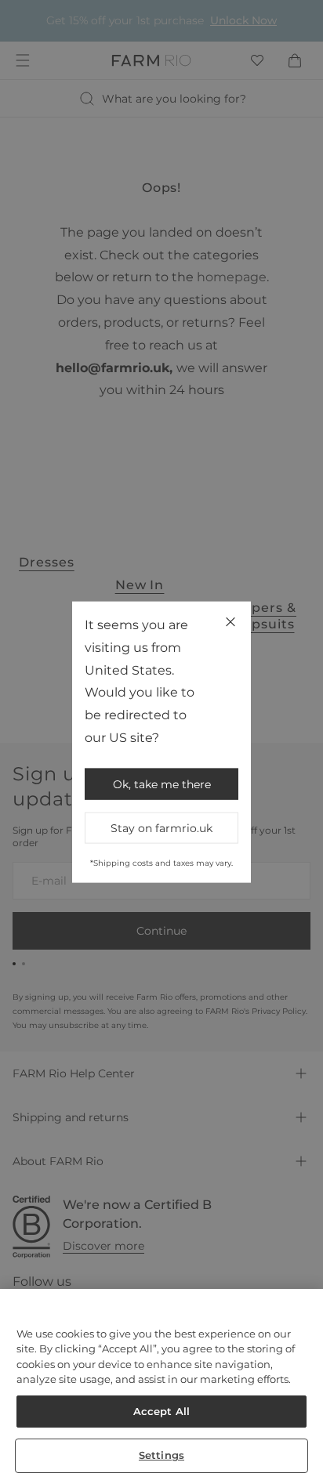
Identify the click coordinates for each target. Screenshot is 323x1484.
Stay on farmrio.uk (161, 827)
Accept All (161, 1411)
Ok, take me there (162, 783)
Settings (161, 1455)
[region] (161, 1386)
